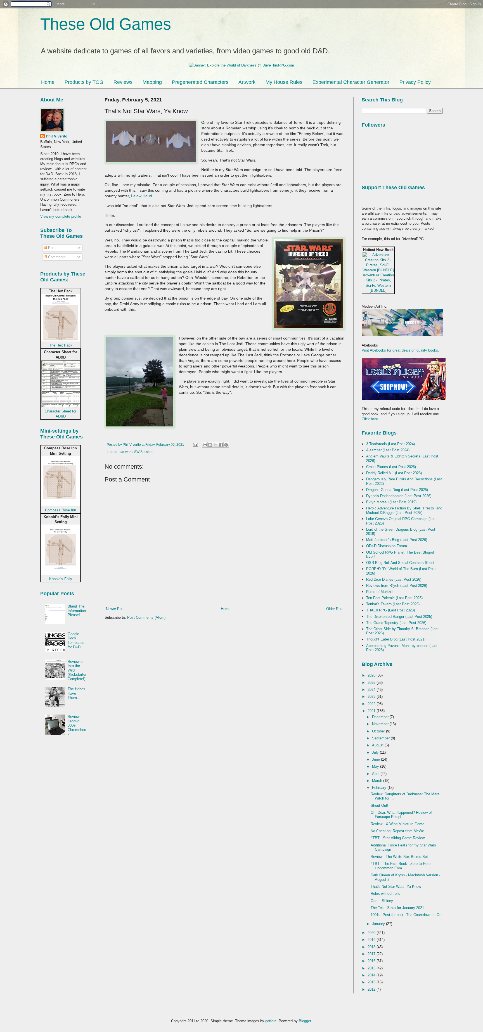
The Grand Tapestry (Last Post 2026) (396, 623)
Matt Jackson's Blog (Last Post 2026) (396, 540)
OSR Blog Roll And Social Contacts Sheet (400, 563)
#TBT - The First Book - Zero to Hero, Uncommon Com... (401, 866)
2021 (372, 711)
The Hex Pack (60, 345)
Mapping (152, 82)
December (381, 717)
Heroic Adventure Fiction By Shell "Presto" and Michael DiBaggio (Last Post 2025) (404, 510)
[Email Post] (195, 444)
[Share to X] (215, 445)
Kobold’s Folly (60, 579)
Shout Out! (379, 805)
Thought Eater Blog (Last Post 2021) (395, 639)
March (377, 781)
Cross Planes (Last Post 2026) (391, 467)
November (381, 724)
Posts (52, 248)
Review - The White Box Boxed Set (399, 857)
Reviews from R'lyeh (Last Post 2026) (396, 585)
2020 (372, 933)
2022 (372, 704)
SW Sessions (144, 452)
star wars (125, 452)
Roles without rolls (385, 893)
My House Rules (284, 82)
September (381, 738)
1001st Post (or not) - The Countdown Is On (406, 915)
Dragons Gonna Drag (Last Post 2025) (397, 490)
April (376, 774)
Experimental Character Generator (350, 82)
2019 (372, 940)
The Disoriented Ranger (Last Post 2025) (399, 617)
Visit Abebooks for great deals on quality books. (400, 350)
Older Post (335, 609)
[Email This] (205, 445)
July (376, 752)
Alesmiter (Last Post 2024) (387, 450)
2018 (372, 947)
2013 (372, 982)
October (379, 731)
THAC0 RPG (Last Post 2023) (390, 610)
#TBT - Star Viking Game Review (398, 838)
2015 (372, 968)
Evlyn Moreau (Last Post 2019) (391, 502)
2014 (372, 975)
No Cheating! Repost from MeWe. (398, 831)
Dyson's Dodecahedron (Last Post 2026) (398, 496)
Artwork (246, 82)
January (379, 924)
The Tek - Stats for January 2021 (397, 908)
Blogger (305, 1021)
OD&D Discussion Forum (386, 546)
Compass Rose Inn (60, 510)
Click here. (370, 419)
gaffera (270, 1021)
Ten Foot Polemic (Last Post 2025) (394, 598)
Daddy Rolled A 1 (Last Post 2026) (394, 473)
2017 (372, 954)
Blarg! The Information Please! (77, 610)
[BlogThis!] (210, 445)
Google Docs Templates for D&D (76, 640)
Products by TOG (84, 82)
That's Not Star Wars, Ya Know (396, 886)
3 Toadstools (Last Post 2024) (390, 444)
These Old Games (105, 24)
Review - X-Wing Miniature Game (397, 824)
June (376, 759)
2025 (372, 682)
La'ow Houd (141, 196)
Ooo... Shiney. (382, 901)
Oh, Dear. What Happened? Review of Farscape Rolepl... (401, 814)
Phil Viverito (56, 136)
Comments (56, 257)
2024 (372, 689)
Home (48, 82)
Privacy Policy (415, 82)
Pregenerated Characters (200, 82)
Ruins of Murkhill (379, 592)
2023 (372, 696)
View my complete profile (60, 216)
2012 (372, 989)
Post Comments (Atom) (146, 617)
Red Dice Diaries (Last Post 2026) (393, 579)
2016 (372, 961)
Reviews (122, 82)
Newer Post (115, 609)
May (376, 766)
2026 (372, 675)
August (378, 745)
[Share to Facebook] (221, 445)
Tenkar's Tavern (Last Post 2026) (393, 604)
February (379, 788)
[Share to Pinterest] (226, 445)
